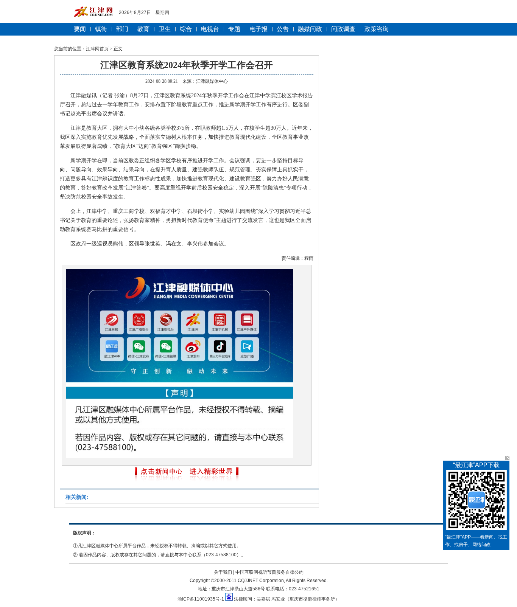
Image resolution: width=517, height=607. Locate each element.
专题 (234, 29)
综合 (186, 29)
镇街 (101, 29)
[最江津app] (476, 501)
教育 (143, 29)
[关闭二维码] (507, 458)
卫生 (165, 29)
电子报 (258, 29)
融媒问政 (310, 29)
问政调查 (343, 29)
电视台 (210, 29)
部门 (122, 29)
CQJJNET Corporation (261, 580)
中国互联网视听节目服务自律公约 (269, 572)
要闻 (80, 29)
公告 (283, 29)
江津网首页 (97, 48)
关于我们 (223, 572)
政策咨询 (376, 29)
